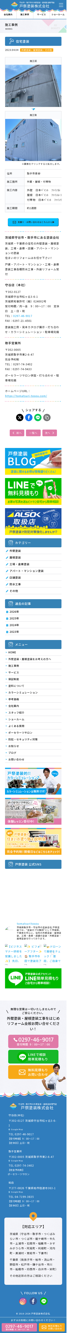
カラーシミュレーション (23, 692)
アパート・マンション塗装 (27, 571)
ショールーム (58, 14)
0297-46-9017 (22, 316)
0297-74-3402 (24, 1165)
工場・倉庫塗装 (19, 564)
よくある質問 (16, 726)
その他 (14, 591)
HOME (12, 652)
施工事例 (24, 14)
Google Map (17, 1129)
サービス (41, 14)
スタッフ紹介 (16, 712)
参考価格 (13, 699)
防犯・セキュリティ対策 (23, 739)
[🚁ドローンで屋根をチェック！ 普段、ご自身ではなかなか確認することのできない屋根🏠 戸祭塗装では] (52, 953)
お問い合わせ (16, 759)
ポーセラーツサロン (20, 732)
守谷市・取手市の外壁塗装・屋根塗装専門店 (37, 4)
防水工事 (15, 584)
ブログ (12, 752)
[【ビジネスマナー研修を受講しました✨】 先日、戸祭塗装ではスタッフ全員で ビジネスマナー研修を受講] (14, 953)
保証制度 (13, 679)
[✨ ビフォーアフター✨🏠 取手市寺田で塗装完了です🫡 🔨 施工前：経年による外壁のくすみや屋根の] (33, 953)
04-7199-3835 (24, 1197)
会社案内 (8, 14)
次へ (47, 433)
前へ (19, 433)
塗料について (16, 685)
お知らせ (13, 746)
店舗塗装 (15, 577)
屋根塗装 (15, 557)
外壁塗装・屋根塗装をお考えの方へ (29, 659)
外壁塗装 (15, 551)
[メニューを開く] (61, 5)
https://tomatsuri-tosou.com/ (26, 396)
